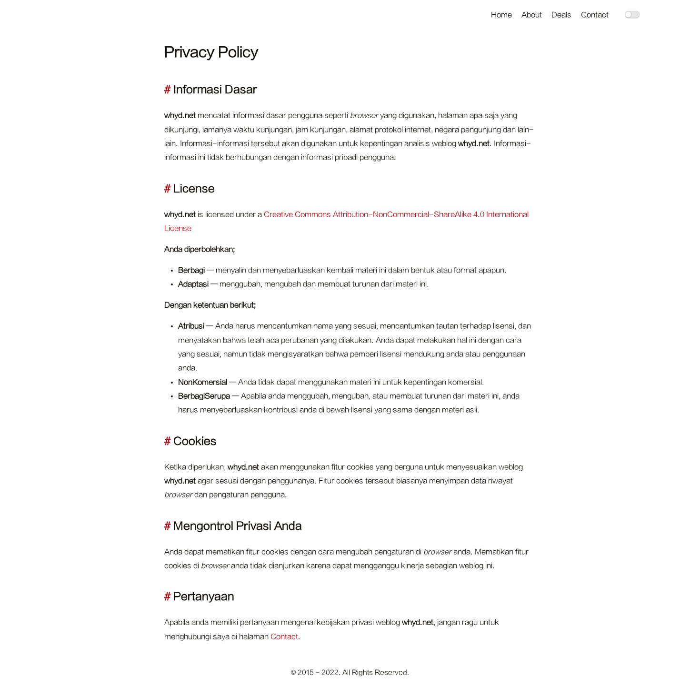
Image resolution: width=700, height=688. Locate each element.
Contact (595, 15)
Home (501, 15)
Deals (561, 15)
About (531, 15)
